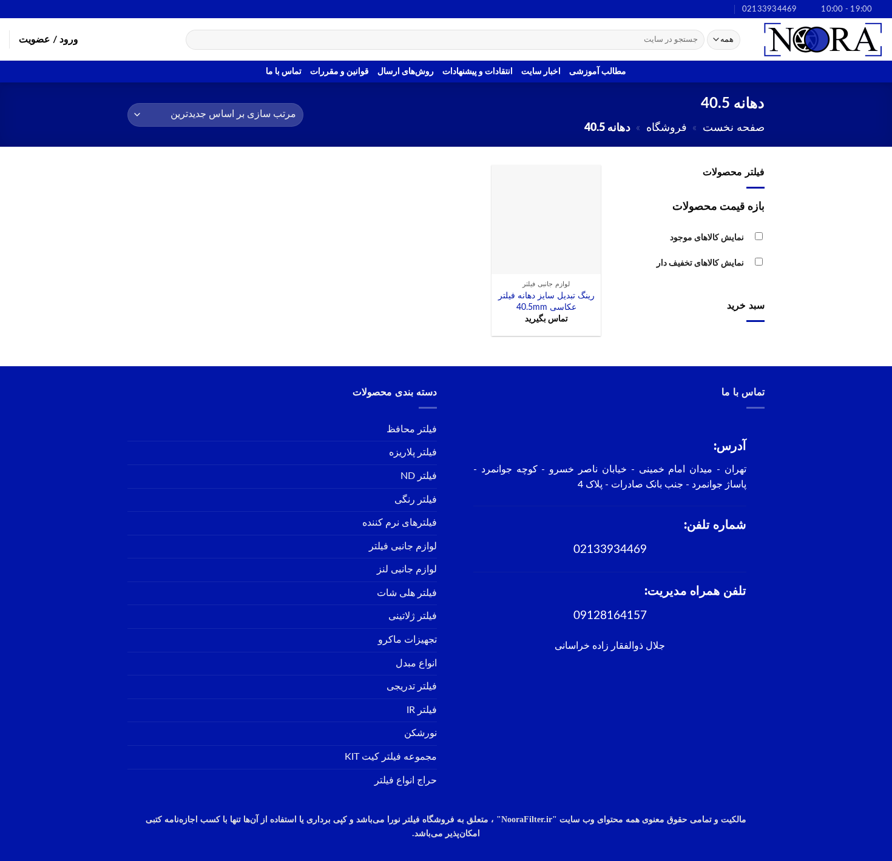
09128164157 (610, 615)
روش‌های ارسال (405, 71)
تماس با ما (284, 71)
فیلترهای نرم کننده (399, 523)
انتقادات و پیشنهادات (477, 71)
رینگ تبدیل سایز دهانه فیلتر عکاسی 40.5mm (546, 301)
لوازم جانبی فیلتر (403, 546)
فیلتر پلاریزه (413, 452)
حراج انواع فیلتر (405, 780)
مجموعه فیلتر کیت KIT (391, 757)
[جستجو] (197, 40)
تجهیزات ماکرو (407, 640)
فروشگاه (666, 127)
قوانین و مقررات (339, 71)
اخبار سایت (541, 71)
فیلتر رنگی (415, 499)
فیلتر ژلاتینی (412, 616)
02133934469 (610, 549)
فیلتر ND (418, 476)
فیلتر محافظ (412, 429)
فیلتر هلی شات (407, 593)
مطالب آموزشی (597, 71)
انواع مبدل (416, 663)
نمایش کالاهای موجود (707, 237)
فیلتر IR (422, 710)
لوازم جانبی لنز (407, 569)
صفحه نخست (734, 127)
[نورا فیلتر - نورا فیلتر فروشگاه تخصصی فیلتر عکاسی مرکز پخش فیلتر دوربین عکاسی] (822, 39)
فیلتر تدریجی (412, 686)
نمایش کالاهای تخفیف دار (700, 262)
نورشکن (420, 733)
